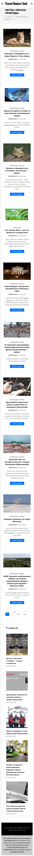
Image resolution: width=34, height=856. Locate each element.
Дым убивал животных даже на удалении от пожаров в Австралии (17, 404)
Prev (15, 612)
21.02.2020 (23, 525)
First (8, 612)
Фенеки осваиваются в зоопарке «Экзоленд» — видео (17, 170)
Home (9, 17)
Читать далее (17, 75)
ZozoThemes (21, 830)
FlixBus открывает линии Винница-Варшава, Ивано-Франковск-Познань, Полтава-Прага (15, 770)
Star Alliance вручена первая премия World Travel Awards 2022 (15, 808)
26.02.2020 (23, 467)
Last (25, 614)
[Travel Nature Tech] (17, 4)
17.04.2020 (23, 59)
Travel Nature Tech (23, 840)
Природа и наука (17, 51)
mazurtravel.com (9, 843)
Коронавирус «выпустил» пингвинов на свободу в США (17, 288)
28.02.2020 (23, 410)
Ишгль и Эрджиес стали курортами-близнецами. (17, 732)
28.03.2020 (23, 176)
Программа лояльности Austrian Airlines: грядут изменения (16, 697)
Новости (17, 227)
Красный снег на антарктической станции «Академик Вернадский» (17, 462)
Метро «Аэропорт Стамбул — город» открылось (14, 661)
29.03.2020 (23, 119)
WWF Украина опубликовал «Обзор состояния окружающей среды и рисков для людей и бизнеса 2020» (17, 581)
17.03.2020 (23, 355)
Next (18, 614)
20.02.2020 (23, 589)
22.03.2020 (23, 294)
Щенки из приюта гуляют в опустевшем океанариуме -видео (17, 113)
